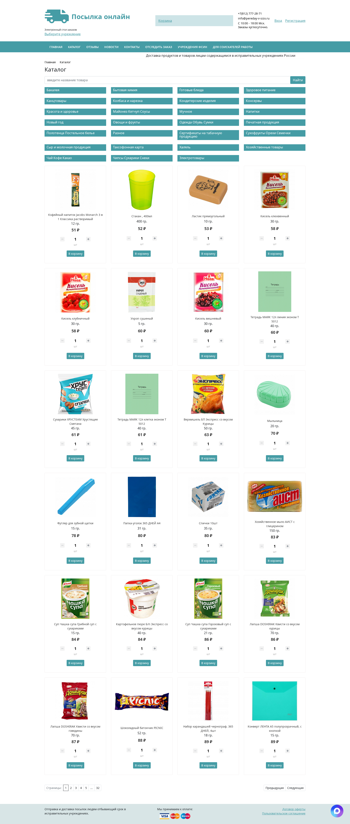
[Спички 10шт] (208, 497)
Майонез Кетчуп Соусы (131, 111)
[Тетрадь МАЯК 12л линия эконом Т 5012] (274, 291)
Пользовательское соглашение (283, 813)
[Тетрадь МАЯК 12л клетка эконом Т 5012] (141, 394)
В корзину (75, 254)
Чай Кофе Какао (59, 158)
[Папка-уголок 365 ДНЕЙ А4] (141, 497)
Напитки (252, 111)
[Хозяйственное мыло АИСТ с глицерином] (274, 496)
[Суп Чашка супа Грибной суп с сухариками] (75, 598)
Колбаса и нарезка (128, 100)
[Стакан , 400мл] (141, 190)
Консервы (254, 100)
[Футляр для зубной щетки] (75, 497)
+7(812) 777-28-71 (250, 13)
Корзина (165, 20)
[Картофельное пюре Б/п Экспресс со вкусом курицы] (141, 598)
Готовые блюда (191, 90)
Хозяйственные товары (264, 147)
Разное (118, 133)
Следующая (295, 788)
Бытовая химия (125, 90)
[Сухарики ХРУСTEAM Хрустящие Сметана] (75, 394)
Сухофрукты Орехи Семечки (268, 133)
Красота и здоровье (62, 111)
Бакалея (53, 90)
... (91, 788)
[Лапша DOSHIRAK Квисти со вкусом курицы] (274, 598)
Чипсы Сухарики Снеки (131, 158)
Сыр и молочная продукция (69, 147)
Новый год (55, 122)
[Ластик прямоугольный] (208, 190)
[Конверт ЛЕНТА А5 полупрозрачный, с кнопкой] (274, 701)
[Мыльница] (274, 394)
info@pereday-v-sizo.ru (254, 18)
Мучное (185, 111)
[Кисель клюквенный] (274, 190)
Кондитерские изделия (197, 100)
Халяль (185, 147)
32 (97, 788)
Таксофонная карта (128, 147)
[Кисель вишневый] (208, 292)
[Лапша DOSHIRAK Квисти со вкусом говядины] (75, 701)
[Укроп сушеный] (141, 292)
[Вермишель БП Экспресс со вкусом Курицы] (208, 394)
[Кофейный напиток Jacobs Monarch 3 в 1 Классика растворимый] (75, 189)
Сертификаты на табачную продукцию (200, 135)
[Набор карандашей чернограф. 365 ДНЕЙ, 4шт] (208, 701)
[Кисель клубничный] (75, 292)
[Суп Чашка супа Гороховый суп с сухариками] (208, 598)
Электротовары (191, 158)
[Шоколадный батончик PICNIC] (141, 701)
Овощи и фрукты (126, 122)
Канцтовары (56, 100)
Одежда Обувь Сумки (196, 122)
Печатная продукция (262, 122)
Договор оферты (293, 809)
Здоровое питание (260, 90)
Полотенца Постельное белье (71, 133)
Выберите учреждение (63, 34)
